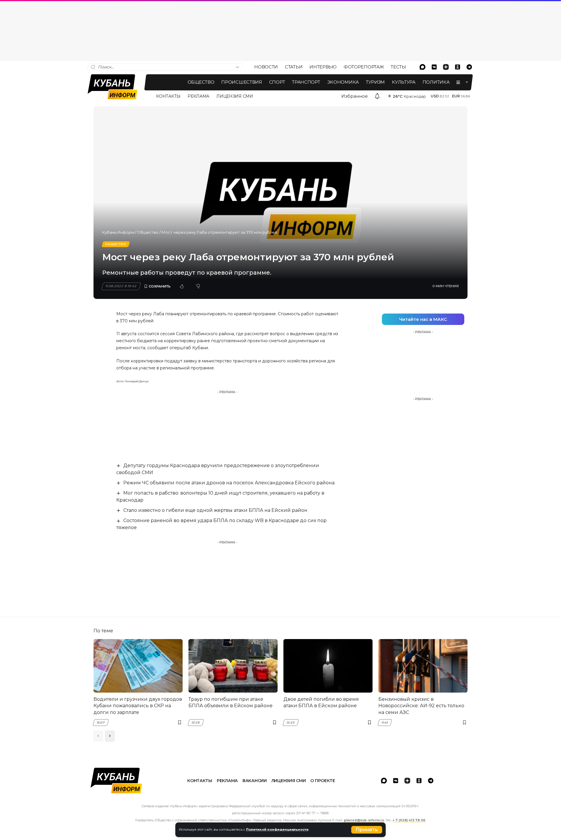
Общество (148, 232)
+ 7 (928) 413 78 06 (409, 820)
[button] (366, 830)
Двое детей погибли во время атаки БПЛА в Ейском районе (321, 702)
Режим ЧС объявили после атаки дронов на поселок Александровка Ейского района (229, 483)
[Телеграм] (469, 67)
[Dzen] (446, 67)
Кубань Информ (118, 232)
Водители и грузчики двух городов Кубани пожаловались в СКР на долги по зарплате (138, 705)
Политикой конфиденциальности (277, 829)
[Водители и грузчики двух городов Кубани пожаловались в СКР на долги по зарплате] (138, 666)
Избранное (354, 96)
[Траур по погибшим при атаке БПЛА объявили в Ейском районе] (233, 666)
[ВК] (434, 67)
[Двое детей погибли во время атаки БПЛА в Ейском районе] (328, 666)
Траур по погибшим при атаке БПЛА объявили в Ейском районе (230, 702)
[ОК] (457, 67)
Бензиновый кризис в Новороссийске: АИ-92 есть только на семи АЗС (421, 705)
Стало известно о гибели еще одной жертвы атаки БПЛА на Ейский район (215, 510)
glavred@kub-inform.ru (364, 820)
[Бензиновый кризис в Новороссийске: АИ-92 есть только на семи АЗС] (423, 666)
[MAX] (422, 67)
